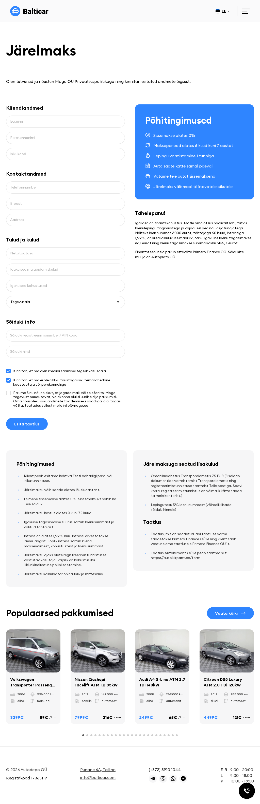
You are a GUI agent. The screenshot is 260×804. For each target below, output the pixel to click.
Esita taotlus (27, 423)
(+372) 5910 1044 (165, 769)
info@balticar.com (98, 777)
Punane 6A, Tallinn (98, 769)
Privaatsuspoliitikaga (94, 81)
